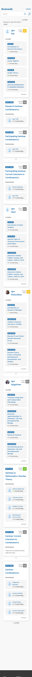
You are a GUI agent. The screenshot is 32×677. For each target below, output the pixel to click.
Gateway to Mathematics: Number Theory (15, 476)
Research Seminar (14, 435)
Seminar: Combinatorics (12, 571)
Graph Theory (12, 73)
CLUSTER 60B (11, 269)
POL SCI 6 (10, 222)
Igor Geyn (13, 210)
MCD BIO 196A (12, 411)
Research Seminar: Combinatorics (14, 108)
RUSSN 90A (11, 305)
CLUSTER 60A (11, 253)
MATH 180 (10, 70)
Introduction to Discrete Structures (14, 48)
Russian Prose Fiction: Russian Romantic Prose (15, 338)
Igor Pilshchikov (16, 293)
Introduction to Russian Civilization (14, 309)
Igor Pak (13, 32)
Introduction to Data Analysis (15, 226)
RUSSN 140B (11, 333)
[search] (12, 14)
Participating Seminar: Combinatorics (15, 138)
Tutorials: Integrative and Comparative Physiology (15, 399)
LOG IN (28, 9)
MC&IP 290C (11, 394)
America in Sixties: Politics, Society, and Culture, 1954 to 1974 (15, 258)
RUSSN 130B (11, 349)
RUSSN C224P (11, 319)
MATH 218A (11, 82)
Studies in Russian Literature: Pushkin (14, 323)
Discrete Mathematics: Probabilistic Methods (15, 86)
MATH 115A (11, 58)
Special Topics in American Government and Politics (15, 241)
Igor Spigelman (16, 383)
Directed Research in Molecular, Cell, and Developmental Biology (15, 450)
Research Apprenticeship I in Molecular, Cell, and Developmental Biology (14, 418)
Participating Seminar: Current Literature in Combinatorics (15, 174)
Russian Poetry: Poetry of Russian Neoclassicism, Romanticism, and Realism (14, 357)
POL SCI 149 (11, 236)
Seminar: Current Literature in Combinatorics (13, 539)
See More (23, 94)
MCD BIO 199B (11, 444)
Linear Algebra (13, 61)
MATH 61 (10, 44)
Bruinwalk (7, 9)
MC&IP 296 (11, 432)
